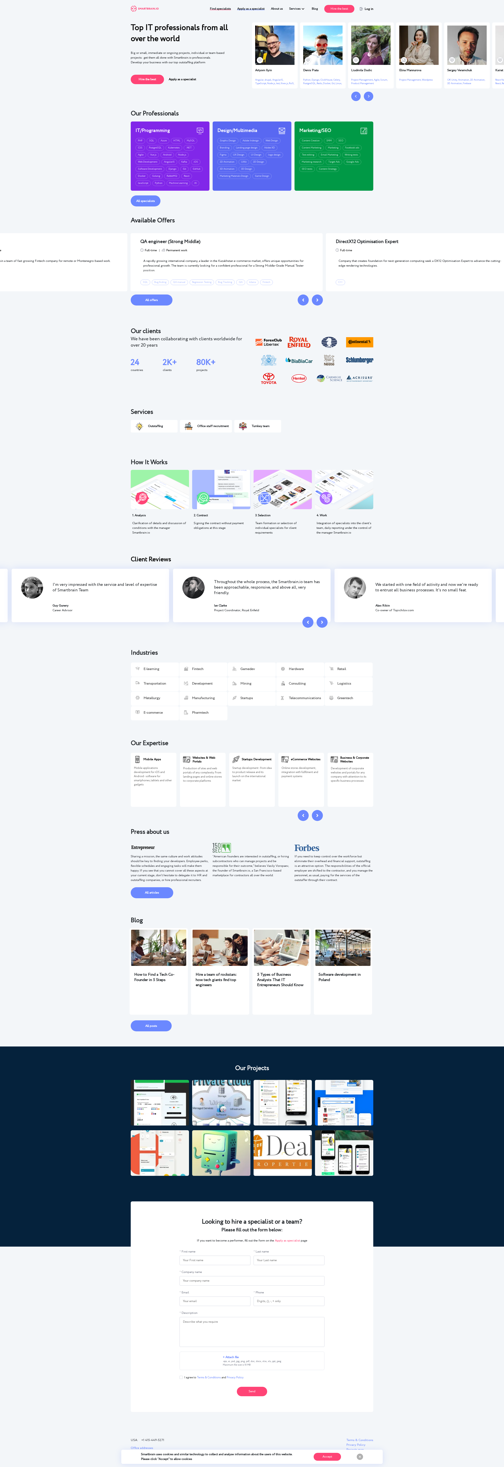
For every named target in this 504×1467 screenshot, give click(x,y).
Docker (141, 176)
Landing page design (247, 147)
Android (167, 154)
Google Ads (352, 162)
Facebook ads (352, 147)
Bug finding (160, 282)
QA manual (179, 282)
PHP (140, 140)
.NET (189, 147)
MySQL (191, 140)
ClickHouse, (326, 80)
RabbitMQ (172, 176)
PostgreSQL (155, 147)
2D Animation (227, 162)
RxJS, (291, 83)
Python (158, 183)
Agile (141, 154)
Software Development (150, 169)
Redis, (320, 83)
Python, (307, 80)
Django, (316, 80)
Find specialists (220, 8)
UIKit (243, 162)
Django (172, 169)
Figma (223, 154)
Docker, (327, 83)
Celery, (336, 80)
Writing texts (351, 154)
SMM (329, 140)
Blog (315, 8)
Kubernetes (174, 147)
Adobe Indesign (251, 140)
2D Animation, (477, 80)
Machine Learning (178, 183)
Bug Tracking (225, 282)
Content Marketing (311, 147)
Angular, (260, 80)
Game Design (262, 176)
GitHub (196, 169)
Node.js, (271, 83)
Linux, (339, 83)
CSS (140, 147)
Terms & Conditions (209, 1378)
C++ (340, 282)
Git (184, 169)
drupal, (268, 80)
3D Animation (227, 169)
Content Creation (311, 140)
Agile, (377, 80)
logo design (274, 154)
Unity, (454, 80)
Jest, (278, 83)
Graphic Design (228, 140)
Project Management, (362, 80)
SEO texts (307, 169)
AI (195, 183)
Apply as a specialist (251, 8)
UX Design (238, 154)
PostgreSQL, (310, 83)
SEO (340, 140)
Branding (224, 147)
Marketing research (311, 162)
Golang (156, 176)
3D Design (246, 169)
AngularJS (169, 162)
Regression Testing (201, 282)
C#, (449, 80)
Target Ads (334, 162)
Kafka (184, 162)
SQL (151, 140)
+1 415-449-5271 (152, 1440)
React (186, 176)
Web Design (272, 140)
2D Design (258, 162)
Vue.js (153, 154)
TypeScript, (261, 83)
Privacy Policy (235, 1378)
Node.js (182, 154)
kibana (252, 282)
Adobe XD (269, 147)
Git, (334, 83)
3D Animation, (455, 83)
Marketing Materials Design (234, 176)
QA (241, 282)
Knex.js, (285, 83)
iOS (196, 162)
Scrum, (384, 80)
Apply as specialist (287, 1240)
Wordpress (427, 80)
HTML (176, 140)
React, (498, 83)
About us (277, 8)
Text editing (308, 154)
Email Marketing (329, 154)
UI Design (256, 154)
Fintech (266, 282)
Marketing (333, 147)
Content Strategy (328, 169)
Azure (164, 140)
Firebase (467, 83)
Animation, (464, 80)
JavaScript (143, 183)
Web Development (147, 162)
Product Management (362, 83)
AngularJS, (277, 80)
